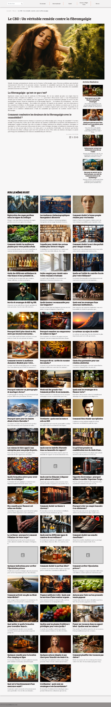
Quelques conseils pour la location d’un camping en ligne (21, 656)
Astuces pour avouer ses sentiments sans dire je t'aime (92, 150)
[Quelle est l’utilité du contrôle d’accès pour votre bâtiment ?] (88, 262)
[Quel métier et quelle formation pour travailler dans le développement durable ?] (22, 613)
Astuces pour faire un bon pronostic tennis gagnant (88, 596)
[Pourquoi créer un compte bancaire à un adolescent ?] (88, 495)
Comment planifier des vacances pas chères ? (88, 656)
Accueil (9, 11)
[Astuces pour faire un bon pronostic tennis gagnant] (88, 584)
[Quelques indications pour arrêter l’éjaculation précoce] (22, 555)
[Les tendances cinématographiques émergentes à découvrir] (55, 204)
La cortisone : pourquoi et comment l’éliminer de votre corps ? (22, 536)
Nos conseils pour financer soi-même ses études (20, 507)
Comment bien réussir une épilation (88, 418)
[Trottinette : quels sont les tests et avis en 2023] (55, 408)
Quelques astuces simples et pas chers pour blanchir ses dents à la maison (54, 657)
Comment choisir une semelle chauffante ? (85, 536)
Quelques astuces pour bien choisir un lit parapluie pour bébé (93, 124)
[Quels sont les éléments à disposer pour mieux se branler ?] (55, 466)
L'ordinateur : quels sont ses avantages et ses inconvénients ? (53, 685)
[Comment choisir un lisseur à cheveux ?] (55, 495)
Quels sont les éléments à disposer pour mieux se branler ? (54, 478)
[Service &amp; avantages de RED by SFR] (22, 291)
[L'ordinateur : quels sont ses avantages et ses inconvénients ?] (55, 673)
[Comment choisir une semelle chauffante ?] (88, 524)
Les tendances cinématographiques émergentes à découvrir (55, 216)
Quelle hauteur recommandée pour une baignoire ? (55, 303)
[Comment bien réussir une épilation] (88, 408)
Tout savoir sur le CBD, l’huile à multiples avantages (93, 100)
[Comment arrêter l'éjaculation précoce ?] (88, 555)
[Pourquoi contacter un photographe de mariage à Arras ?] (22, 378)
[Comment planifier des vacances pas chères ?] (88, 644)
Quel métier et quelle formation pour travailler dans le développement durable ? (20, 626)
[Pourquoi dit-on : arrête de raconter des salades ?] (55, 349)
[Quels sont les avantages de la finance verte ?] (88, 378)
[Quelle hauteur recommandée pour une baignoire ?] (55, 291)
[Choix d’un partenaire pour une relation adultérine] (88, 349)
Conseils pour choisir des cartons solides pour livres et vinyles (54, 245)
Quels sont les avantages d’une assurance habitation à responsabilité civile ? (85, 304)
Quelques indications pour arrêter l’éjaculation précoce (21, 567)
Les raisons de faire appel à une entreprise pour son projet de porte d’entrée (22, 450)
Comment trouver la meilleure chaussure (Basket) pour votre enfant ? (20, 362)
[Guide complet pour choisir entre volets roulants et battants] (55, 262)
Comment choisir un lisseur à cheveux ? (52, 507)
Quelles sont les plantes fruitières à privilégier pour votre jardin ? (55, 625)
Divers (97, 3)
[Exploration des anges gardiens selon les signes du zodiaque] (22, 204)
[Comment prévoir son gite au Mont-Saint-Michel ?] (22, 584)
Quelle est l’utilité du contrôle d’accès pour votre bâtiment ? (88, 274)
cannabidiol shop (38, 97)
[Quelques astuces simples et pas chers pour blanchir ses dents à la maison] (55, 644)
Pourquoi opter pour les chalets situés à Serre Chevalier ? (20, 419)
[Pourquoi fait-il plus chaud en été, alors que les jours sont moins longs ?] (22, 320)
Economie (43, 3)
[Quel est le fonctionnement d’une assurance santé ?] (22, 673)
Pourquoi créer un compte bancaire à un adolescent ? (87, 507)
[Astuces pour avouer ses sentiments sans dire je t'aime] (93, 140)
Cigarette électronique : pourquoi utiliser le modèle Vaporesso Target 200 (88, 479)
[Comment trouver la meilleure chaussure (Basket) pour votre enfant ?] (22, 349)
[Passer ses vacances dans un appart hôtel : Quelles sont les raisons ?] (88, 613)
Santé (70, 3)
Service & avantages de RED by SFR (21, 302)
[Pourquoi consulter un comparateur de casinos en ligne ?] (55, 320)
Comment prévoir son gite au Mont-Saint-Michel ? (22, 596)
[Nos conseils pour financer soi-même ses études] (22, 495)
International (56, 3)
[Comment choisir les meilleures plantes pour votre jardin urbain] (22, 233)
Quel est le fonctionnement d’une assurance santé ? (21, 685)
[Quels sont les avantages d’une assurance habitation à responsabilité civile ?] (88, 291)
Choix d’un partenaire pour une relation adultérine (86, 361)
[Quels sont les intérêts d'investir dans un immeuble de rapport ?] (55, 437)
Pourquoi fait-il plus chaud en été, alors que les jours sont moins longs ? (21, 333)
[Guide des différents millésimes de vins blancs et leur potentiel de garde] (22, 262)
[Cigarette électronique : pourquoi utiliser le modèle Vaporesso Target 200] (88, 466)
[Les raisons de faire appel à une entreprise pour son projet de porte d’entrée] (22, 437)
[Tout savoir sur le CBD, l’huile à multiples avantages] (93, 90)
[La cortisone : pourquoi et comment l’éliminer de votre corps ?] (22, 524)
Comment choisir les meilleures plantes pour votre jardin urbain (21, 245)
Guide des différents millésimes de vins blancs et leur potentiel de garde (21, 275)
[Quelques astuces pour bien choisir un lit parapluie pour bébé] (93, 115)
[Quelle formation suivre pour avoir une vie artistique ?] (22, 466)
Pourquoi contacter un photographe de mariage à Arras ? (22, 390)
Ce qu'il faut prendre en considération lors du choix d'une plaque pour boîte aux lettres (87, 450)
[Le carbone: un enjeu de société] (88, 320)
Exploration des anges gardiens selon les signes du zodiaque (20, 216)
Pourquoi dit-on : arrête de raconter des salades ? (55, 361)
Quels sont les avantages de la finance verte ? (85, 390)
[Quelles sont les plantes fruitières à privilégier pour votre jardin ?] (55, 613)
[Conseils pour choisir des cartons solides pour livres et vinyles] (55, 233)
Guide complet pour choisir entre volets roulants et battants (54, 274)
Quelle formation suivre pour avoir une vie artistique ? (22, 478)
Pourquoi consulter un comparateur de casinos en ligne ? (55, 332)
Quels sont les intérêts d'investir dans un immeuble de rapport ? (53, 448)
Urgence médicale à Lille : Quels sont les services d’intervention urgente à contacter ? (55, 597)
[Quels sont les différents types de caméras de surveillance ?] (55, 524)
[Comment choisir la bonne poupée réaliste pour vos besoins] (88, 204)
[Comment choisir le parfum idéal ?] (55, 555)
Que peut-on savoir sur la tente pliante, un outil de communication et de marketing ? (93, 174)
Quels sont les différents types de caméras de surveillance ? (54, 536)
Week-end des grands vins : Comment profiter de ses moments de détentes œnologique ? (54, 391)
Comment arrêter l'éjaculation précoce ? (85, 567)
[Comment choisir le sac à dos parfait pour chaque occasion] (88, 233)
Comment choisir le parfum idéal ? (54, 566)
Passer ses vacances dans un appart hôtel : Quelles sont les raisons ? (88, 625)
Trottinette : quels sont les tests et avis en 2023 (54, 419)
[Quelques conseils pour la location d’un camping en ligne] (22, 644)
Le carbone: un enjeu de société (85, 331)
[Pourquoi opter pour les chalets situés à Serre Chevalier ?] (22, 408)
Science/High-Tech (84, 3)
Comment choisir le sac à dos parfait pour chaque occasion (88, 245)
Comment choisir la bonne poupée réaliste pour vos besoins (87, 216)
